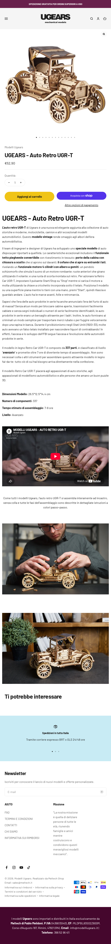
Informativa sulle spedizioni (20, 895)
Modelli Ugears (14, 147)
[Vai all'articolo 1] (36, 137)
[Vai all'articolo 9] (61, 137)
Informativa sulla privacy (49, 887)
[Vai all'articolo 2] (39, 137)
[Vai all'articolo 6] (52, 137)
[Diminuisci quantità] (9, 182)
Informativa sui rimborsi (18, 887)
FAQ (7, 812)
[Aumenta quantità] (21, 182)
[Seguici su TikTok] (29, 867)
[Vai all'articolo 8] (58, 137)
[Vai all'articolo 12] (71, 137)
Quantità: (10, 175)
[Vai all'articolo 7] (55, 137)
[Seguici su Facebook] (7, 867)
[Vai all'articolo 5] (49, 137)
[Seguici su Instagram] (14, 867)
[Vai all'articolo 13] (74, 137)
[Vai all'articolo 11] (68, 137)
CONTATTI (11, 825)
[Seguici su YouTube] (21, 867)
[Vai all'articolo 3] (42, 137)
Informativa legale (49, 895)
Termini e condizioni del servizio (23, 891)
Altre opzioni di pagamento (81, 205)
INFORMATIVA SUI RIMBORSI (22, 838)
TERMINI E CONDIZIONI (19, 818)
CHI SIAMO (11, 831)
